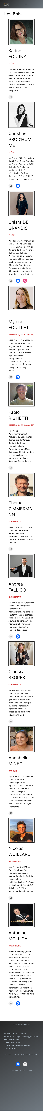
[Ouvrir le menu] (26, 4)
